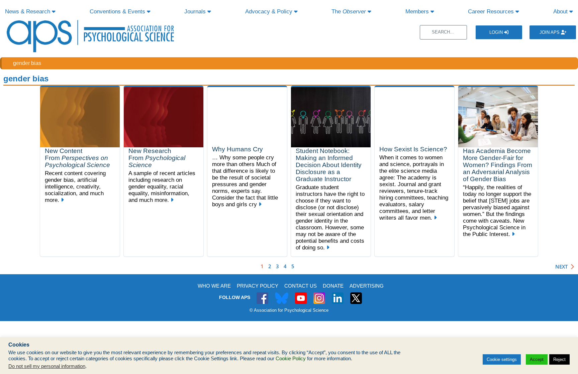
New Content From (77, 157)
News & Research (28, 11)
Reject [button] (559, 359)
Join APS (550, 32)
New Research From (156, 157)
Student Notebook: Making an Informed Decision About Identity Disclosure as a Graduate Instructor (329, 164)
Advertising (367, 286)
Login (496, 32)
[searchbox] (443, 32)
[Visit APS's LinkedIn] (337, 294)
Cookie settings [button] (502, 359)
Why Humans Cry (237, 149)
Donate (333, 286)
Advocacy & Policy (269, 11)
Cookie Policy (291, 358)
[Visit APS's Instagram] (319, 294)
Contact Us (300, 286)
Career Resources (491, 11)
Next (561, 267)
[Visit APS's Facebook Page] (262, 294)
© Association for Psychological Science (289, 310)
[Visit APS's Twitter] (282, 294)
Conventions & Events (118, 11)
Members (417, 11)
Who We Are (214, 286)
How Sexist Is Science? (413, 149)
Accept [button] (537, 359)
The (348, 11)
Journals (195, 11)
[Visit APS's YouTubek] (301, 294)
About (561, 11)
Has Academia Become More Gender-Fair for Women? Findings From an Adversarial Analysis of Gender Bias (497, 164)
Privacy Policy (257, 286)
